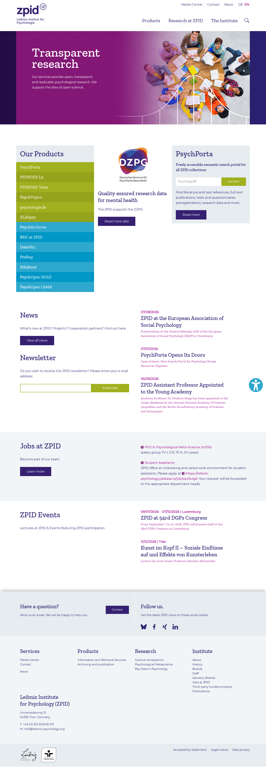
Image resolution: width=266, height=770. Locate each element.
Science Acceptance (149, 660)
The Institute (224, 20)
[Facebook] (154, 626)
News (228, 4)
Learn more (36, 471)
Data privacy (241, 750)
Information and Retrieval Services (102, 660)
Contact (213, 4)
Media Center (192, 4)
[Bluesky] (144, 626)
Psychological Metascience (154, 664)
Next (256, 78)
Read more (191, 215)
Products (151, 20)
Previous (10, 78)
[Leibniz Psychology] (31, 24)
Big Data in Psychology (151, 669)
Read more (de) (117, 221)
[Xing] (165, 626)
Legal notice (219, 750)
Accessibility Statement (190, 750)
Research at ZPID (185, 20)
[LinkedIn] (175, 626)
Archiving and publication (96, 664)
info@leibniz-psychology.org (44, 729)
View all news (37, 340)
